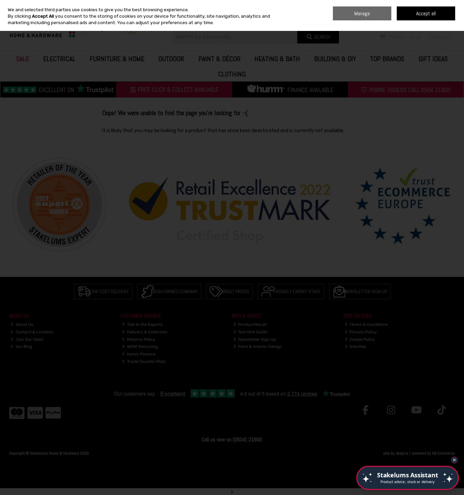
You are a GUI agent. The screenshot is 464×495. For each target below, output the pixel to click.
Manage (362, 13)
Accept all (426, 13)
